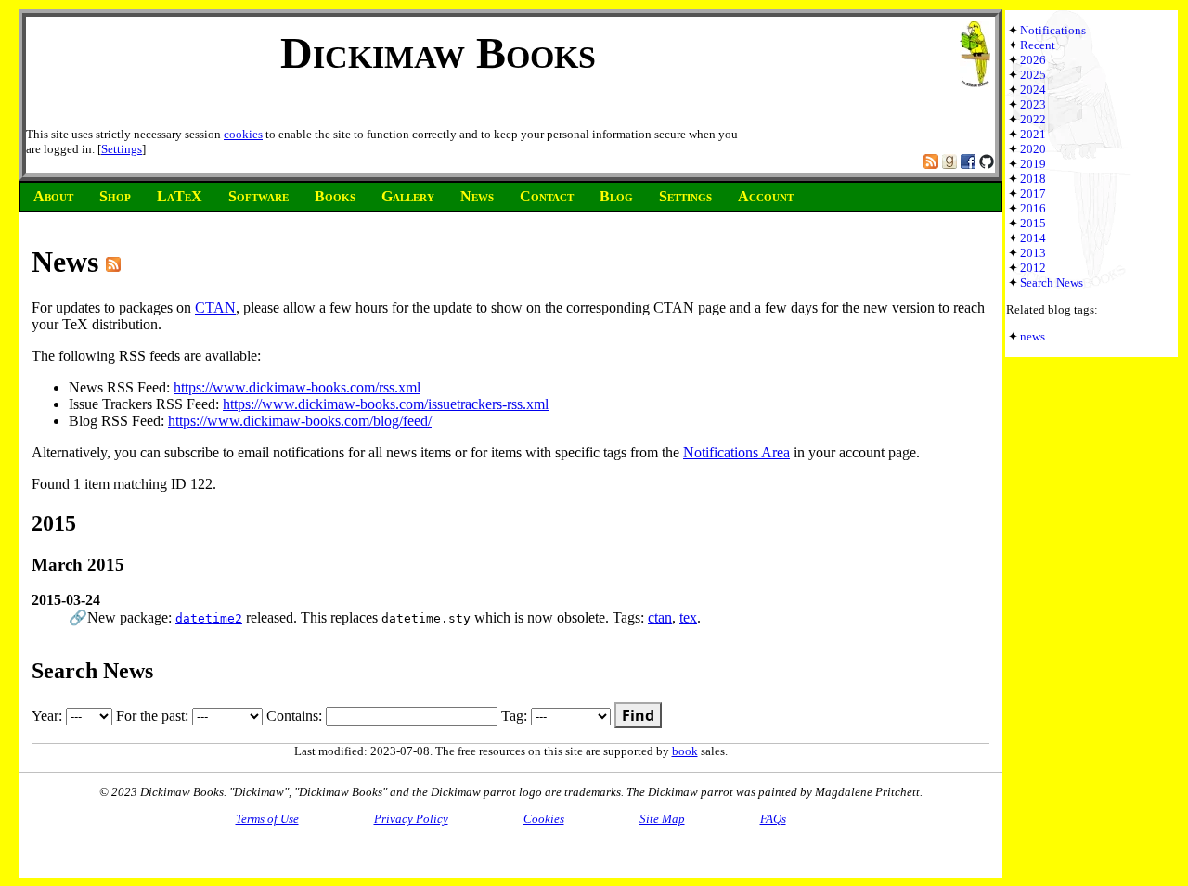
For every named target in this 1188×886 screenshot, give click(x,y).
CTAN (215, 307)
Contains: (296, 716)
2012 (1033, 268)
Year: (49, 716)
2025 (1033, 75)
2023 (1033, 104)
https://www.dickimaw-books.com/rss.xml (297, 387)
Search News (1051, 282)
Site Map (662, 819)
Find (638, 715)
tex (688, 617)
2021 (1033, 134)
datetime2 (208, 618)
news (1032, 336)
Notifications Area (736, 452)
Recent (1037, 45)
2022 (1033, 119)
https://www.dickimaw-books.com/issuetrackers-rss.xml (386, 404)
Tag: (516, 716)
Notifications (1053, 30)
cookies (243, 134)
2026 (1033, 60)
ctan (660, 617)
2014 (1033, 238)
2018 (1033, 179)
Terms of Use (267, 819)
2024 (1033, 89)
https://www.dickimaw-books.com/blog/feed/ (300, 421)
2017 (1033, 193)
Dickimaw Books (438, 52)
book (685, 751)
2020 (1033, 149)
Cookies (543, 819)
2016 (1033, 208)
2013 (1033, 253)
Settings (121, 149)
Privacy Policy (411, 819)
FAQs (773, 819)
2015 (1033, 223)
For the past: (154, 716)
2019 (1033, 164)
